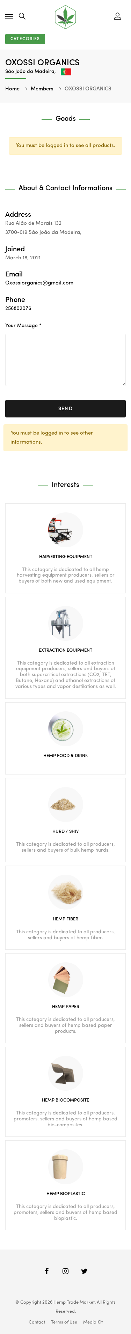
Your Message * (23, 325)
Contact (37, 1322)
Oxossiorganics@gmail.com (39, 283)
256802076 (18, 308)
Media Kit (93, 1322)
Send (65, 408)
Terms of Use (64, 1322)
